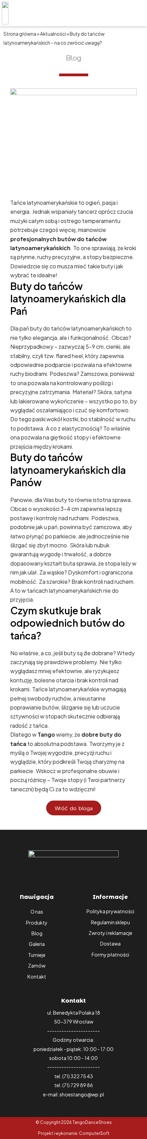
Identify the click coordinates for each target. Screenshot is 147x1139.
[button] (116, 13)
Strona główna (19, 34)
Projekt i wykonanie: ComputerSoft (73, 1133)
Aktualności (53, 34)
